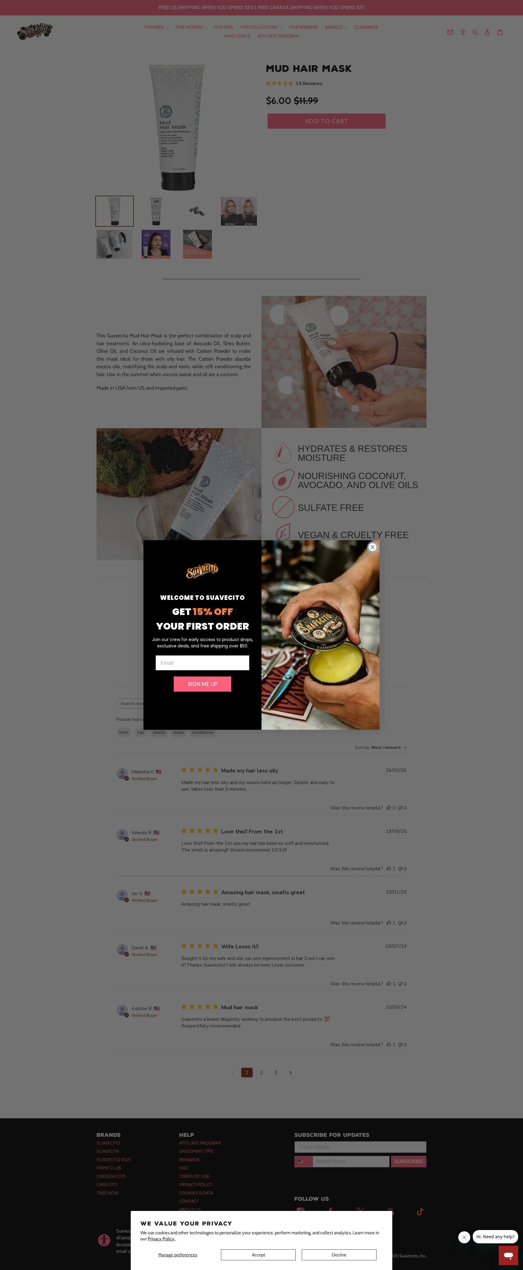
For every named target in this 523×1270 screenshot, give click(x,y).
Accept (258, 1255)
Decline (339, 1255)
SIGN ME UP (202, 684)
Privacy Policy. (161, 1239)
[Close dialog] (372, 547)
